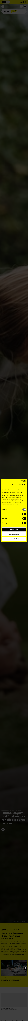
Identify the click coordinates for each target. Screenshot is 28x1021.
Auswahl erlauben (14, 534)
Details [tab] (14, 484)
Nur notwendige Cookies (14, 538)
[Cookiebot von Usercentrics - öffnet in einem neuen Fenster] (20, 481)
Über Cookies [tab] (22, 484)
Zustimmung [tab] (5, 484)
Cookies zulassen (14, 529)
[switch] (24, 514)
